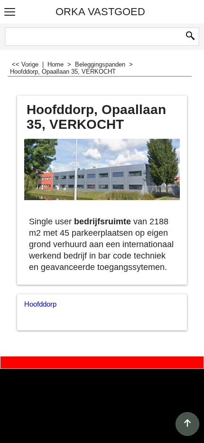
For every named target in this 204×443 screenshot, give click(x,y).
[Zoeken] (190, 36)
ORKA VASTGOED (100, 12)
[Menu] (9, 12)
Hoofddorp (40, 304)
